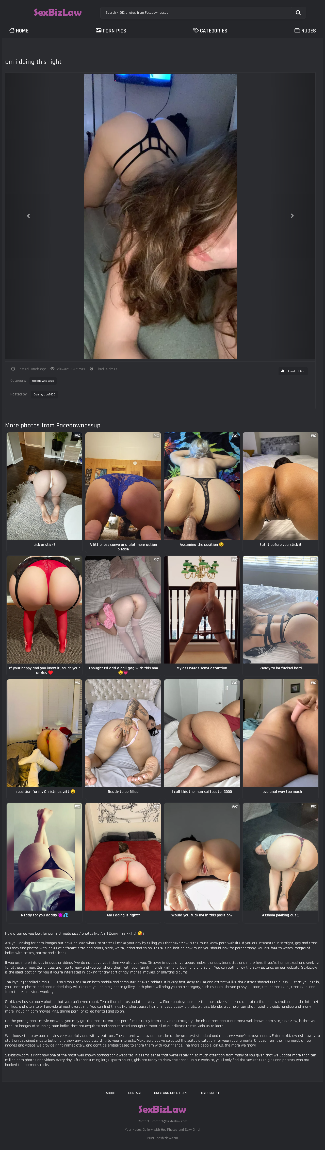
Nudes (308, 30)
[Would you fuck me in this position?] (202, 857)
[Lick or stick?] (44, 486)
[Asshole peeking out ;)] (280, 857)
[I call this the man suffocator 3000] (202, 733)
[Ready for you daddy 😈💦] (44, 857)
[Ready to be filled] (123, 733)
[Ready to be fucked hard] (280, 610)
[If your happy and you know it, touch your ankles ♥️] (44, 610)
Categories (213, 30)
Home (22, 30)
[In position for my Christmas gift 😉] (44, 733)
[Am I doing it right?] (123, 857)
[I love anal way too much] (280, 733)
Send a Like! (296, 371)
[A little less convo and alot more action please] (123, 486)
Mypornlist (210, 1093)
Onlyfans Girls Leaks (171, 1093)
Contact (134, 1093)
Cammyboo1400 (45, 394)
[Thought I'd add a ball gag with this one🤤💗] (123, 610)
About (111, 1093)
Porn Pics (114, 30)
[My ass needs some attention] (202, 610)
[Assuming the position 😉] (202, 486)
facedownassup (43, 381)
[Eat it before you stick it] (280, 486)
